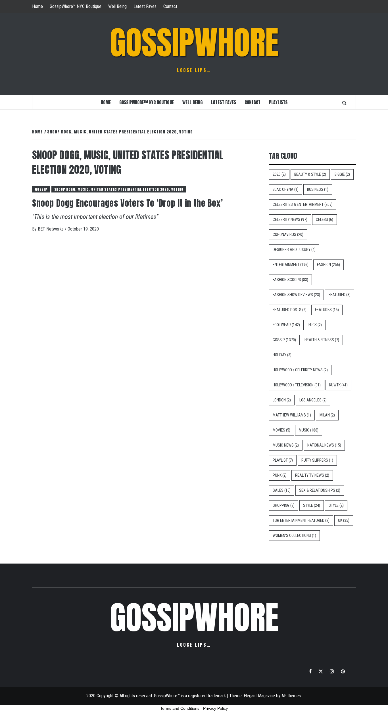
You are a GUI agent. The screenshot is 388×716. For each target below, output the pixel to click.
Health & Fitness (321, 340)
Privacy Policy (215, 708)
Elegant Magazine (259, 695)
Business (317, 189)
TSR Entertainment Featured (301, 520)
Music (308, 430)
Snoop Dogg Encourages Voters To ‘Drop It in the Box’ (127, 203)
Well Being (117, 6)
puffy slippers (317, 460)
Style (311, 505)
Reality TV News (312, 475)
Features (327, 309)
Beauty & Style (310, 174)
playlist (283, 460)
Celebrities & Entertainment (303, 204)
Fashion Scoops (290, 279)
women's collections (294, 535)
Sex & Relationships (319, 490)
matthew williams (292, 415)
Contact (170, 6)
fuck (315, 325)
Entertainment (290, 264)
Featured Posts (289, 309)
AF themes (291, 695)
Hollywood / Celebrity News (300, 370)
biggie (342, 174)
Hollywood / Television (297, 385)
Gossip (41, 189)
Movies (281, 430)
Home (37, 6)
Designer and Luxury (294, 249)
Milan (327, 415)
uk (343, 520)
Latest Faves (145, 6)
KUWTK (338, 385)
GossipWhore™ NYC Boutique (75, 6)
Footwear (286, 325)
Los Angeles (313, 400)
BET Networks (51, 229)
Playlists (278, 102)
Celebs (324, 219)
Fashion (328, 264)
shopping (284, 505)
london (282, 400)
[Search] (344, 102)
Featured (340, 294)
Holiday (282, 355)
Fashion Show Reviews (296, 294)
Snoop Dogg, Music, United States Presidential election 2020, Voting (119, 189)
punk (280, 475)
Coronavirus (288, 234)
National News (324, 445)
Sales (282, 490)
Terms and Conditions (179, 708)
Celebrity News (290, 219)
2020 (279, 174)
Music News (286, 445)
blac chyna (286, 189)
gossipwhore (194, 42)
